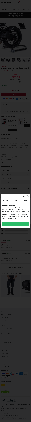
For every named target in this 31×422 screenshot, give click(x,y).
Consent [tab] (5, 200)
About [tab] (25, 200)
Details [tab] (15, 200)
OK (15, 224)
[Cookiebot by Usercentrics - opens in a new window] (23, 196)
